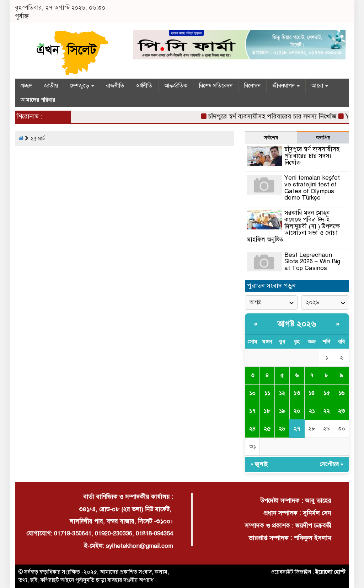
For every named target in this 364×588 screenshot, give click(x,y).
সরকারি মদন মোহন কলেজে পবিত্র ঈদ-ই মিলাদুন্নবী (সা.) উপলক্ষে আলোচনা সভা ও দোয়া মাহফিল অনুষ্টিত (293, 226)
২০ (297, 410)
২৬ (282, 428)
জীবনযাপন (284, 85)
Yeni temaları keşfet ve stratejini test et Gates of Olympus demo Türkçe (312, 187)
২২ (326, 410)
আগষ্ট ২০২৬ (297, 324)
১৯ (282, 410)
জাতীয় (51, 85)
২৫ (267, 428)
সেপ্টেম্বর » (331, 464)
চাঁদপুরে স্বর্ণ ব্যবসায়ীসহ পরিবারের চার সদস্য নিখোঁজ (267, 116)
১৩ (297, 393)
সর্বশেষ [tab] (271, 137)
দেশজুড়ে (80, 85)
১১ (267, 393)
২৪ (252, 428)
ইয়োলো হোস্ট (330, 572)
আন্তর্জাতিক (175, 85)
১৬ (341, 393)
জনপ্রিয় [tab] (323, 137)
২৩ (341, 410)
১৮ (267, 410)
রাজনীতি (115, 85)
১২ (282, 393)
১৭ (252, 410)
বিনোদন (252, 85)
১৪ (312, 393)
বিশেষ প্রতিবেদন (215, 85)
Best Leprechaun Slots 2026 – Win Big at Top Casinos (312, 261)
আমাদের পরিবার (38, 100)
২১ (312, 410)
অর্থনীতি (144, 85)
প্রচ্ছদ (26, 85)
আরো (318, 85)
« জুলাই (259, 464)
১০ (252, 393)
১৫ (326, 393)
